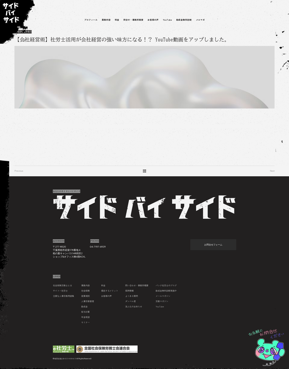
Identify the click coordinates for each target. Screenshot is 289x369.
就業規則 (85, 295)
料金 (103, 285)
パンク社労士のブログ (166, 285)
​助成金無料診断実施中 (166, 290)
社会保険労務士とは (62, 285)
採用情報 (129, 290)
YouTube (160, 306)
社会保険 (85, 290)
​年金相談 (85, 317)
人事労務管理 (87, 301)
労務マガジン (162, 301)
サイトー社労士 (60, 290)
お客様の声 (106, 295)
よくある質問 (131, 295)
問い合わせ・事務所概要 (136, 285)
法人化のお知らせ (133, 306)
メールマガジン (163, 295)
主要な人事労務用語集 (63, 295)
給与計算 (85, 311)
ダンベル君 (130, 301)
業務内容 (85, 285)
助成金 (84, 306)
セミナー (85, 322)
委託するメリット (109, 290)
